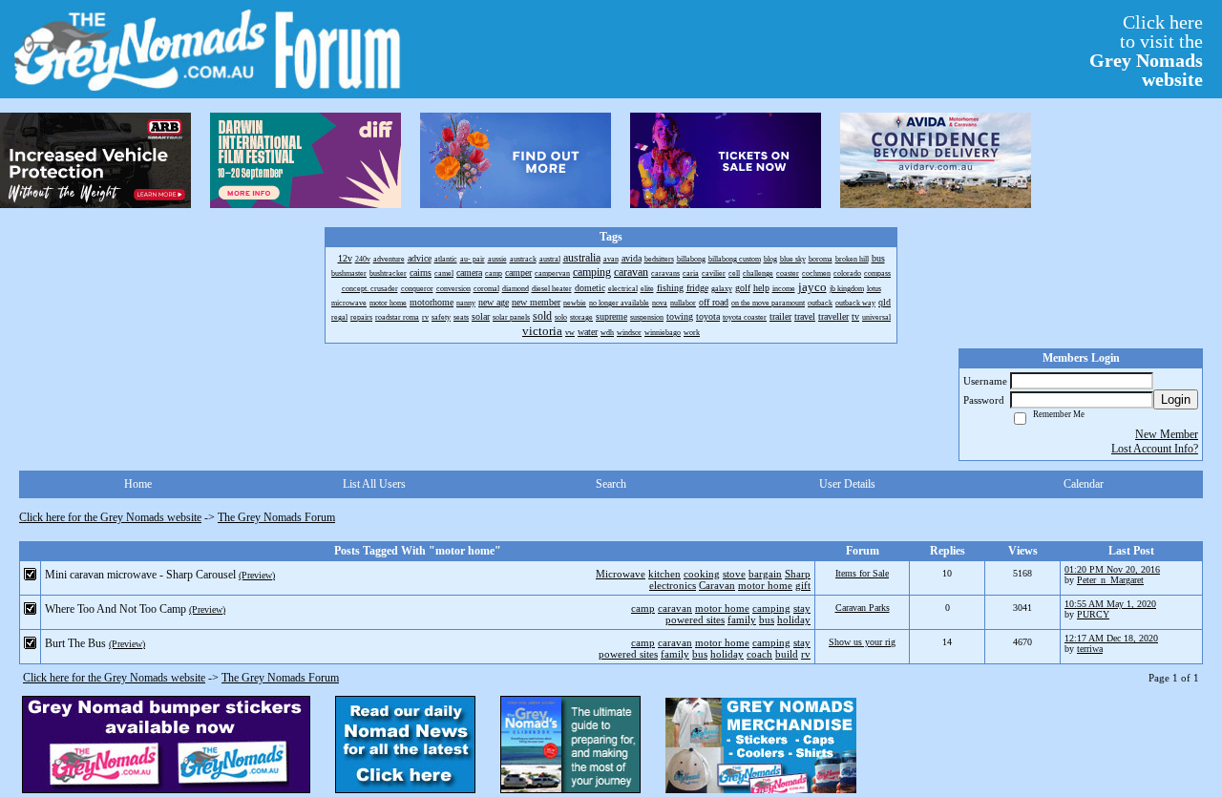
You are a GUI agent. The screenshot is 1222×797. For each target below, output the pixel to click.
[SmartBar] (95, 160)
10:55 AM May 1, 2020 (1110, 603)
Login (1175, 399)
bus (766, 619)
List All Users (374, 484)
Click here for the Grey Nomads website (110, 517)
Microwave (620, 573)
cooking (702, 573)
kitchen (664, 573)
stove (734, 573)
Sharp (798, 573)
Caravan (717, 585)
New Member (1166, 434)
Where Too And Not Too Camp (115, 609)
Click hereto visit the (1146, 50)
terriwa (1090, 648)
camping (771, 608)
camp (643, 608)
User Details (847, 484)
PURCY (1093, 614)
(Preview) (257, 575)
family (741, 619)
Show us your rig (862, 642)
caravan (675, 608)
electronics (672, 585)
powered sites (695, 619)
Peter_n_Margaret (1110, 580)
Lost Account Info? (1154, 448)
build (786, 654)
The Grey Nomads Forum (276, 517)
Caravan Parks (862, 607)
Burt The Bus (75, 643)
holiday (794, 619)
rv (806, 654)
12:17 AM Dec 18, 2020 (1111, 638)
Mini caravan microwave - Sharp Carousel (140, 574)
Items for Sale (862, 573)
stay (802, 608)
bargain (765, 573)
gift (803, 585)
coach (759, 654)
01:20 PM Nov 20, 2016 (1112, 569)
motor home (765, 585)
